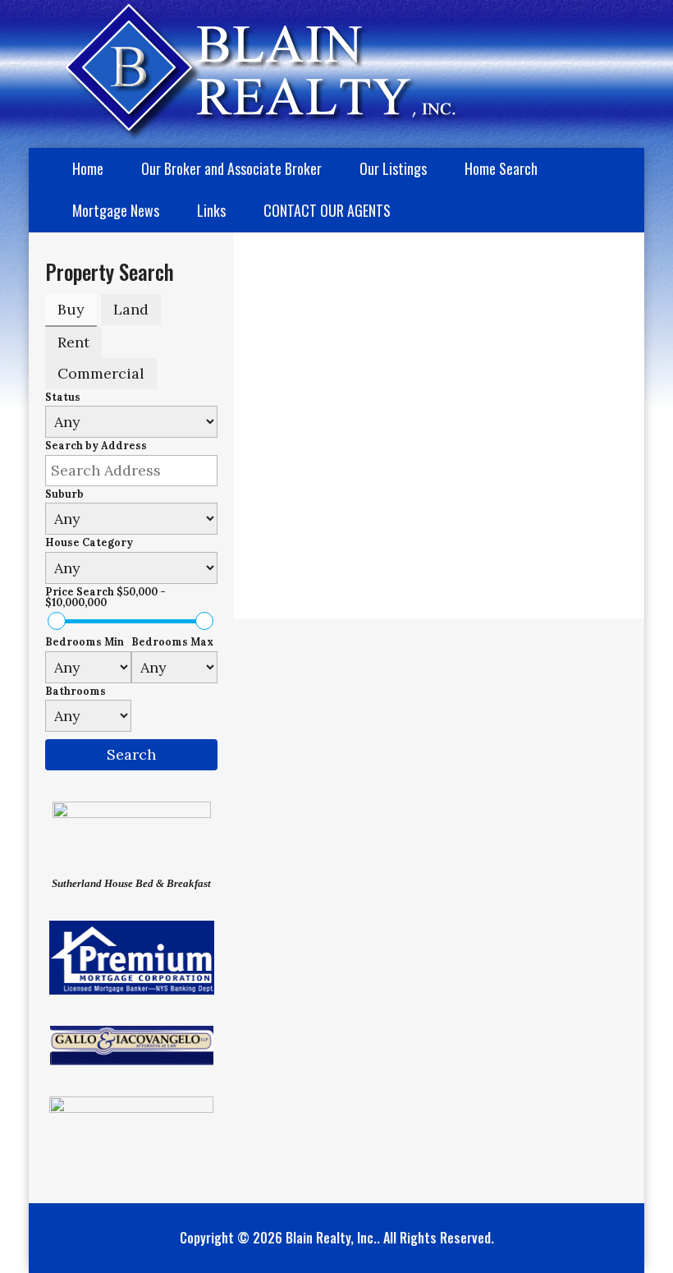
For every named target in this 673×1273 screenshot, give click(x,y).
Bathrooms (75, 691)
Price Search (105, 596)
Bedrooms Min (84, 641)
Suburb (64, 494)
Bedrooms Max (172, 641)
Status (62, 397)
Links (211, 210)
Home (87, 168)
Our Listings (393, 168)
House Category (89, 542)
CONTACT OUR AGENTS (327, 210)
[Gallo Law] (131, 1043)
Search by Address (96, 445)
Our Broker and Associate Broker (231, 168)
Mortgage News (115, 210)
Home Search (501, 168)
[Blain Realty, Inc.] (244, 69)
